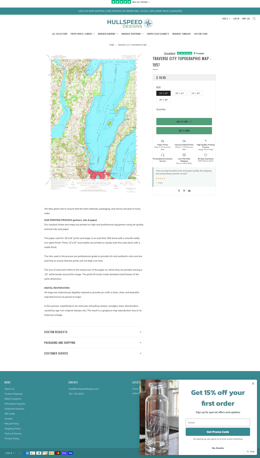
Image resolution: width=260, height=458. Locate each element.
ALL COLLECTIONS (60, 33)
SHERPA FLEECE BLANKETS (158, 33)
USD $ (225, 18)
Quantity (161, 109)
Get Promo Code (218, 432)
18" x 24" (179, 93)
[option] (94, 123)
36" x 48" (163, 99)
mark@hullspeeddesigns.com (83, 388)
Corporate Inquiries (14, 408)
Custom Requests (14, 393)
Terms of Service (13, 433)
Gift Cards (10, 413)
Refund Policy (12, 423)
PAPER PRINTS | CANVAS (81, 33)
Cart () (246, 18)
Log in (236, 18)
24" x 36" (195, 93)
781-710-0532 (76, 393)
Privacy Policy (12, 438)
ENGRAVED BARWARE (106, 33)
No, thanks (218, 448)
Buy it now (184, 130)
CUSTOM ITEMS (201, 33)
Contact (8, 418)
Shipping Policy (13, 428)
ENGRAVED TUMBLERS (181, 33)
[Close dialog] (253, 383)
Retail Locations (13, 398)
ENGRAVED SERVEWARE (131, 33)
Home (112, 45)
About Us (9, 388)
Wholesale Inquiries (15, 403)
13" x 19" (163, 93)
